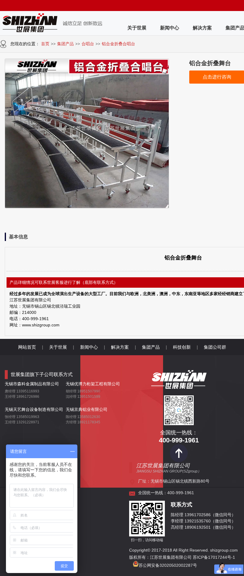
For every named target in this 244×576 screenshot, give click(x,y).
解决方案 (202, 27)
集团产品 (65, 44)
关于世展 (136, 27)
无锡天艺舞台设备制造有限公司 (34, 409)
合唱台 (88, 44)
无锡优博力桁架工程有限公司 (93, 383)
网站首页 (27, 347)
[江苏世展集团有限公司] (179, 386)
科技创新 (182, 347)
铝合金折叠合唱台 (118, 44)
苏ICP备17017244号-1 (214, 557)
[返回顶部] (179, 460)
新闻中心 (169, 27)
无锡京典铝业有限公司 (86, 409)
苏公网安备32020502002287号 (168, 565)
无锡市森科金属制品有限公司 (32, 383)
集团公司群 (215, 347)
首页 (45, 44)
